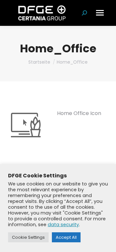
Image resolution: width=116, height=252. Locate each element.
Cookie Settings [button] (28, 237)
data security (63, 224)
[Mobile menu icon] (99, 12)
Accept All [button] (66, 237)
